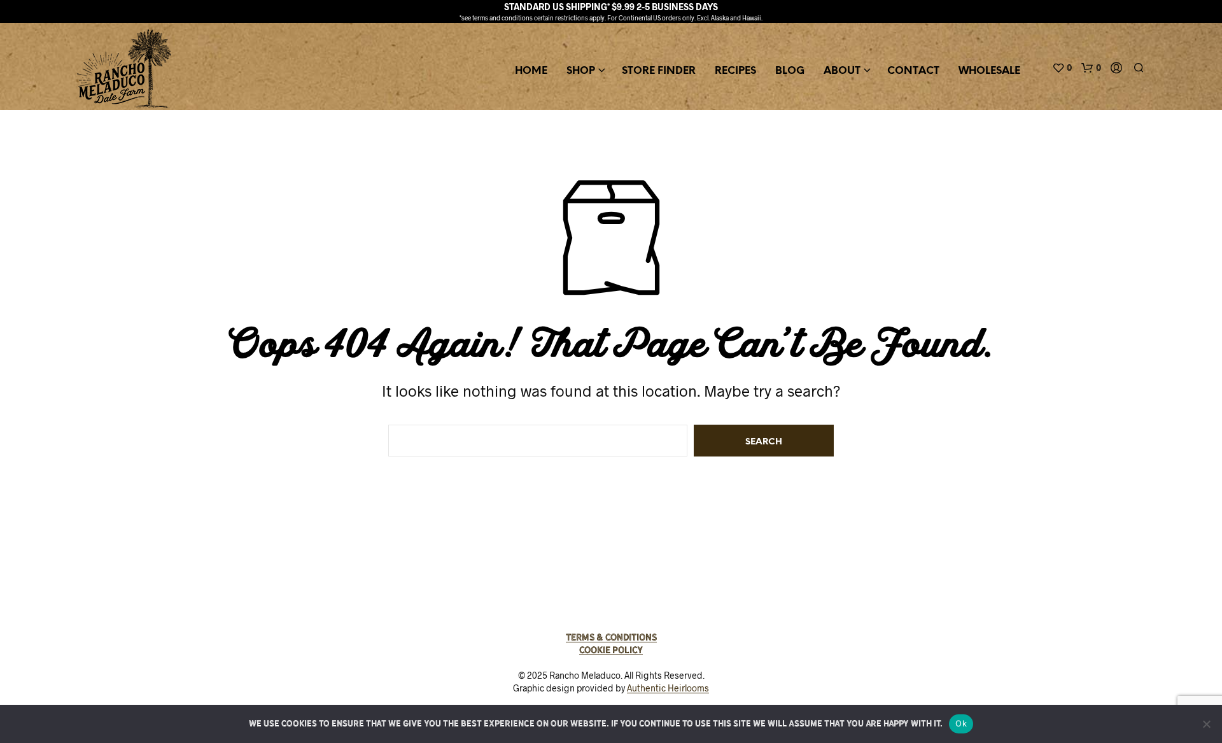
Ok (961, 723)
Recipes (735, 71)
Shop (580, 71)
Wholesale (989, 71)
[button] (1062, 68)
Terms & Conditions (611, 637)
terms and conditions (502, 18)
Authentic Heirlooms (668, 688)
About (842, 71)
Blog (789, 71)
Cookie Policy (611, 650)
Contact (913, 71)
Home (531, 71)
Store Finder (659, 71)
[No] (1206, 724)
